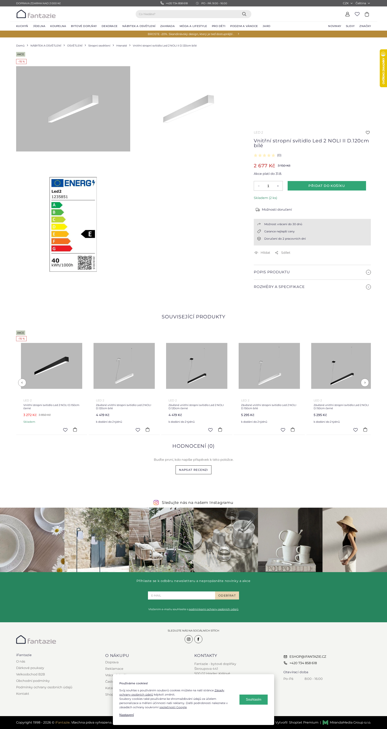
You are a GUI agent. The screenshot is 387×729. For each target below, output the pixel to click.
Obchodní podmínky (33, 681)
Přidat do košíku (326, 186)
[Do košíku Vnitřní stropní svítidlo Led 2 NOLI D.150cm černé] (75, 430)
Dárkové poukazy (30, 668)
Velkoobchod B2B (30, 674)
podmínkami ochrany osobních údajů (213, 609)
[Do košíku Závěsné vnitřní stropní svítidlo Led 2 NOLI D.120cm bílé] (147, 430)
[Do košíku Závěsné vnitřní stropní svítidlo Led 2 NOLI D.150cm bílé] (293, 430)
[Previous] (22, 383)
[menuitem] (22, 26)
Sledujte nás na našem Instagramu (197, 502)
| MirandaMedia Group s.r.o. (345, 722)
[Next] (365, 383)
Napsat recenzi (193, 470)
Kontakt (22, 694)
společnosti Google (173, 707)
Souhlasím (253, 699)
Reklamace (114, 669)
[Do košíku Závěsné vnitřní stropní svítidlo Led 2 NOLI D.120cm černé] (220, 430)
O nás (20, 661)
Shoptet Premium (303, 722)
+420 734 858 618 (303, 663)
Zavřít (263, 296)
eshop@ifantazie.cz (307, 657)
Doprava (112, 662)
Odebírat (227, 595)
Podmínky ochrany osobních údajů (44, 687)
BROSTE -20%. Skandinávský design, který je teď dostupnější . (191, 34)
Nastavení (126, 715)
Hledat (245, 14)
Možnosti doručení (277, 209)
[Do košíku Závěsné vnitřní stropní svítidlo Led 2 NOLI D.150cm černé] (365, 430)
